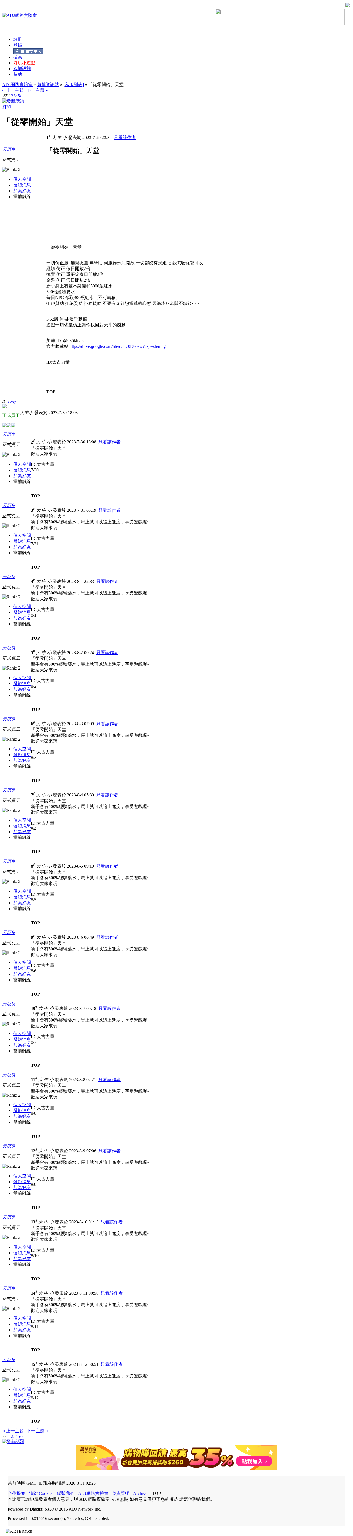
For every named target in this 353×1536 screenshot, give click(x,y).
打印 (6, 107)
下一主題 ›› (37, 90)
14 (34, 1293)
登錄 (17, 45)
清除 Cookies (41, 1493)
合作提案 (16, 1493)
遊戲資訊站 (48, 84)
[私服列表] (73, 84)
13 (34, 1222)
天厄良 (8, 149)
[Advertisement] (92, 205)
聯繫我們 (65, 1493)
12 (34, 1150)
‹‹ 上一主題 (13, 90)
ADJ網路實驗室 (17, 84)
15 (34, 1364)
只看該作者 (125, 137)
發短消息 (22, 185)
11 (34, 1079)
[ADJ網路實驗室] (19, 15)
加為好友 (22, 190)
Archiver (141, 1493)
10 (34, 1008)
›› (21, 96)
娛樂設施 (22, 68)
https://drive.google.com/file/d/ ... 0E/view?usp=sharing (117, 346)
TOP (50, 392)
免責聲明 (121, 1493)
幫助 (17, 74)
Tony (11, 401)
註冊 (17, 39)
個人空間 (22, 179)
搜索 (17, 57)
